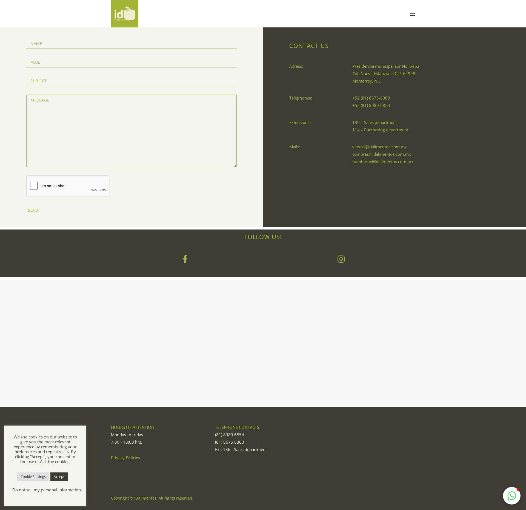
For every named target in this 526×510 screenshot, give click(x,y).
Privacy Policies (125, 457)
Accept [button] (59, 476)
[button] (512, 496)
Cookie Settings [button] (33, 476)
